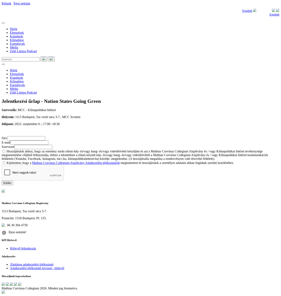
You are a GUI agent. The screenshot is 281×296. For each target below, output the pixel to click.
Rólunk (6, 3)
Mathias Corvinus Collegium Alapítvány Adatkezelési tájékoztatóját (76, 163)
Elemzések (17, 32)
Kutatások (16, 36)
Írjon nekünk (22, 3)
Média (14, 47)
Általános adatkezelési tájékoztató (31, 264)
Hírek (13, 29)
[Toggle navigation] (3, 23)
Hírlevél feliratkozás (23, 248)
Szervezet (8, 147)
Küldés (7, 183)
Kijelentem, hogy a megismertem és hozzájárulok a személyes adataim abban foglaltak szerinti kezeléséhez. (120, 163)
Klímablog (17, 40)
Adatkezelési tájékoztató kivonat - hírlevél (37, 268)
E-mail (6, 142)
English (247, 11)
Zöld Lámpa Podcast (23, 51)
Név (4, 138)
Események (17, 43)
